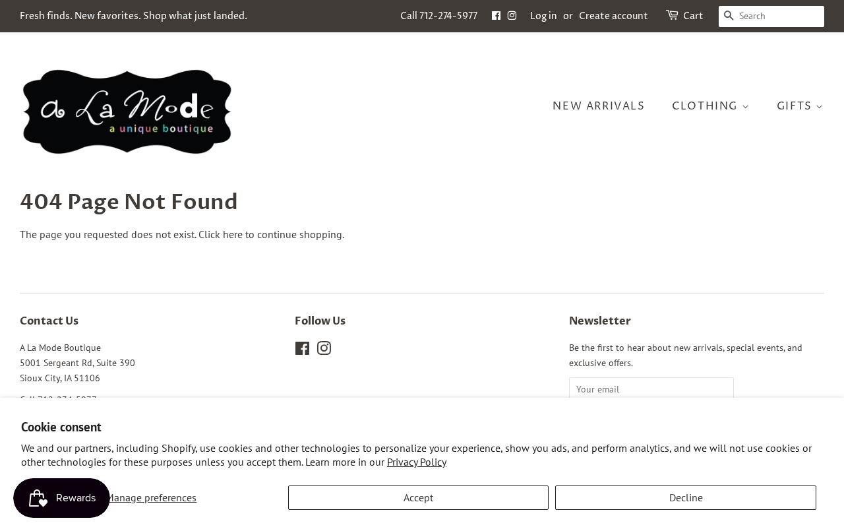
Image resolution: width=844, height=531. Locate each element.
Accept (418, 497)
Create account (613, 16)
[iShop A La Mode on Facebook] (496, 16)
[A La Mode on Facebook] (302, 351)
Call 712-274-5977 (438, 16)
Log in (543, 16)
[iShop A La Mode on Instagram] (511, 16)
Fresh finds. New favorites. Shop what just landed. (133, 16)
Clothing (706, 106)
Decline (686, 497)
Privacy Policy (416, 461)
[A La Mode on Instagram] (323, 351)
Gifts (796, 106)
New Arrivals (599, 106)
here (233, 234)
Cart (693, 16)
